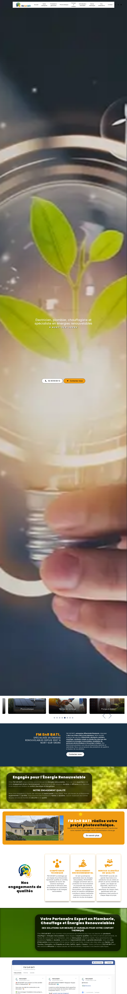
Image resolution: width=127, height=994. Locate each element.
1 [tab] (54, 718)
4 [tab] (62, 718)
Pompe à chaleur (73, 4)
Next (108, 715)
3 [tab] (59, 718)
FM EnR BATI (29, 967)
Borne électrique (92, 4)
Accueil (36, 5)
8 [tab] (72, 718)
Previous (105, 715)
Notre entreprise (44, 4)
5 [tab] (65, 718)
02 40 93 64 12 (54, 381)
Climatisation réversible (82, 4)
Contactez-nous (76, 381)
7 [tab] (70, 718)
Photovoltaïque (64, 5)
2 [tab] (57, 718)
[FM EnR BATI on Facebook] (18, 966)
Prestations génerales (53, 4)
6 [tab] (67, 718)
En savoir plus (92, 835)
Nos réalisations (101, 4)
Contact (110, 5)
